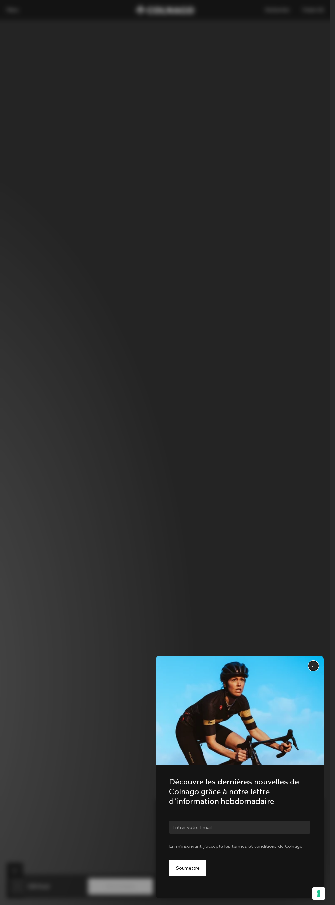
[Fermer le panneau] (313, 666)
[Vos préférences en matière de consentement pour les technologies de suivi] (318, 893)
